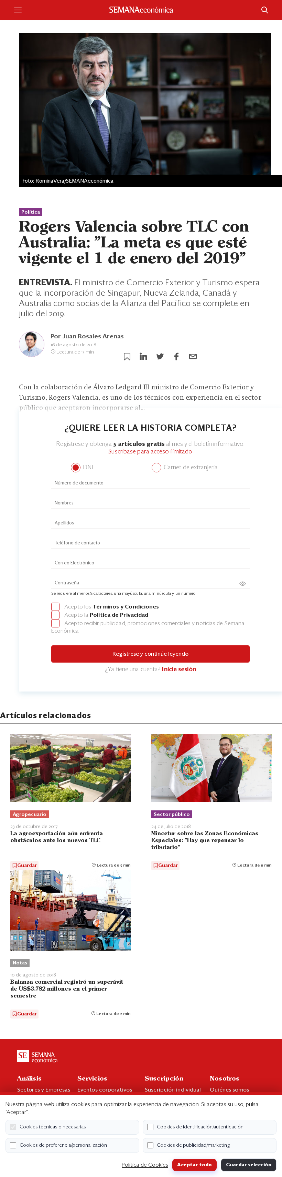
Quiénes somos (229, 1090)
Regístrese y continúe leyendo (150, 654)
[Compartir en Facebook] (176, 356)
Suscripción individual (173, 1090)
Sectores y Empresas (43, 1090)
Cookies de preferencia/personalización (63, 1145)
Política (30, 212)
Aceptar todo (194, 1165)
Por (87, 337)
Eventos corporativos (104, 1090)
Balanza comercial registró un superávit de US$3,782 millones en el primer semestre (66, 989)
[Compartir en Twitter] (160, 356)
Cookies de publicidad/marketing (193, 1145)
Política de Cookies (145, 1165)
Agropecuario (29, 814)
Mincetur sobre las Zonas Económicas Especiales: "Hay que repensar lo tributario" (204, 840)
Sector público (172, 814)
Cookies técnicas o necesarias (53, 1127)
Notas (20, 963)
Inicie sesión (179, 670)
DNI (87, 468)
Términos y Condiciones (126, 607)
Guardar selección (248, 1165)
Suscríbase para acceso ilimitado (150, 452)
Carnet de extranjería (190, 468)
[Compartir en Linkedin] (143, 356)
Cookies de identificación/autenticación (200, 1127)
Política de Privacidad (119, 615)
